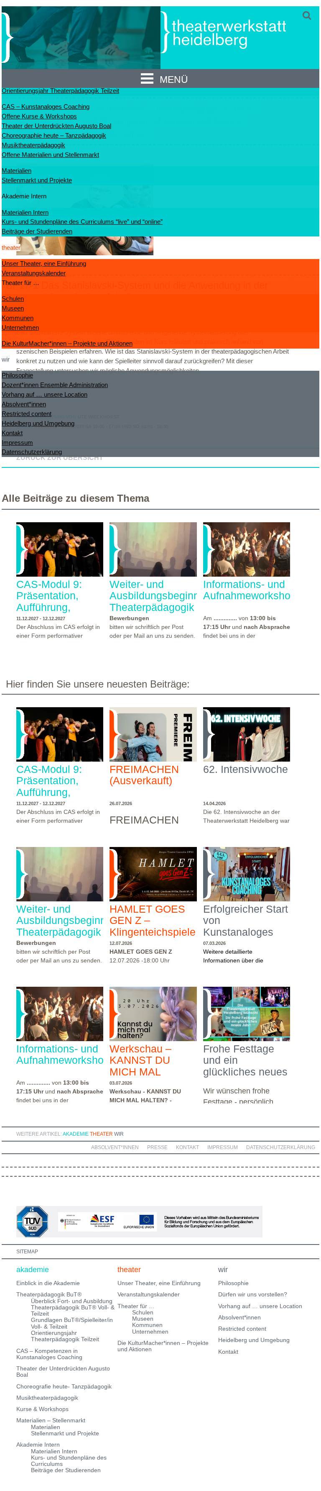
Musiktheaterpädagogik (33, 145)
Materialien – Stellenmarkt (50, 1420)
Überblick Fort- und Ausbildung (71, 1301)
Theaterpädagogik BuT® (49, 1294)
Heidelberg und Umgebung (38, 423)
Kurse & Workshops (42, 1409)
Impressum (17, 442)
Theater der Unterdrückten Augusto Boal (56, 125)
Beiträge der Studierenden (37, 231)
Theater (101, 1134)
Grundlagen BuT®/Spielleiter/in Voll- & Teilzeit (72, 1322)
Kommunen (17, 317)
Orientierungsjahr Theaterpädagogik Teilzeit (60, 90)
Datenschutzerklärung (32, 451)
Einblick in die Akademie (48, 1283)
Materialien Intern (25, 212)
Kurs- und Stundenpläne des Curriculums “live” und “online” (82, 221)
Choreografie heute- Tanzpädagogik (64, 1386)
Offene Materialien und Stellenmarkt (50, 154)
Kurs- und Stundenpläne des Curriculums (69, 1460)
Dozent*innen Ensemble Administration (55, 384)
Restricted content (26, 413)
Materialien (16, 170)
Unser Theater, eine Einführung (44, 263)
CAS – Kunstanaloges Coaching (45, 106)
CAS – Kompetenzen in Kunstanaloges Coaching (49, 1353)
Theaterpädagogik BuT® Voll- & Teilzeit (73, 1310)
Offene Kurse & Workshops (39, 116)
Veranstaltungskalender (34, 273)
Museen (13, 308)
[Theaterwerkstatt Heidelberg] (235, 33)
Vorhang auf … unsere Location (44, 394)
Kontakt (12, 432)
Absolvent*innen (24, 404)
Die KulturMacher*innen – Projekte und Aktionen (67, 343)
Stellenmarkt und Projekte (37, 180)
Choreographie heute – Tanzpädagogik (54, 135)
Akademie (76, 1134)
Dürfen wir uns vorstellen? (252, 1294)
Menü (174, 79)
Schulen (13, 298)
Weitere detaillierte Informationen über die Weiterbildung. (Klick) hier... (239, 960)
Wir (119, 1134)
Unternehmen (20, 327)
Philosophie (17, 375)
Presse (157, 1147)
